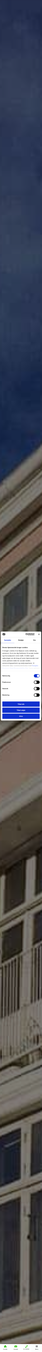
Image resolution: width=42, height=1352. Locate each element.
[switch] (37, 682)
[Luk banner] (39, 634)
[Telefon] (26, 1346)
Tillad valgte (21, 710)
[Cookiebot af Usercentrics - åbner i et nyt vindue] (26, 634)
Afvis (21, 716)
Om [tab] (34, 640)
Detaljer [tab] (21, 640)
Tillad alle (21, 704)
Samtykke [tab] (7, 640)
